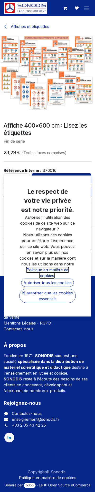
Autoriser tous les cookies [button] (47, 282)
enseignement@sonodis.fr (35, 419)
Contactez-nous (18, 328)
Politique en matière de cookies (47, 477)
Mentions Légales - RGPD (27, 323)
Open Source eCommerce (69, 485)
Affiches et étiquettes (29, 26)
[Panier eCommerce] (65, 8)
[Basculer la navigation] (86, 8)
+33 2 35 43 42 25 (29, 425)
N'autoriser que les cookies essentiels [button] (47, 295)
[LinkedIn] (9, 437)
